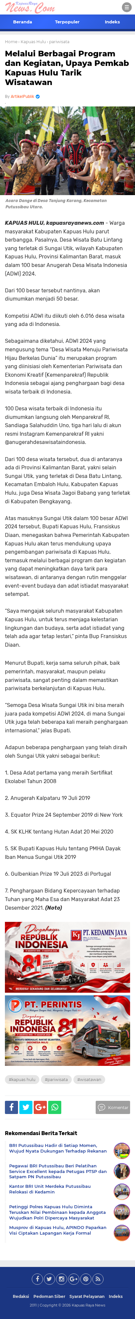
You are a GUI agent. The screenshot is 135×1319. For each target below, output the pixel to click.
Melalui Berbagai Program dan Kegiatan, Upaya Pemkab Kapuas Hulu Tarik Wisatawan (67, 68)
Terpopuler (67, 21)
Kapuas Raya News (88, 1305)
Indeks (112, 21)
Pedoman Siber (49, 1296)
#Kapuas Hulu (22, 1079)
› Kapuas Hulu (32, 41)
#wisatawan (89, 1079)
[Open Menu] (127, 7)
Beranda (22, 21)
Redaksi (21, 1296)
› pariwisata (58, 41)
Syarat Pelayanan (87, 1296)
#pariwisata (56, 1079)
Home (11, 41)
